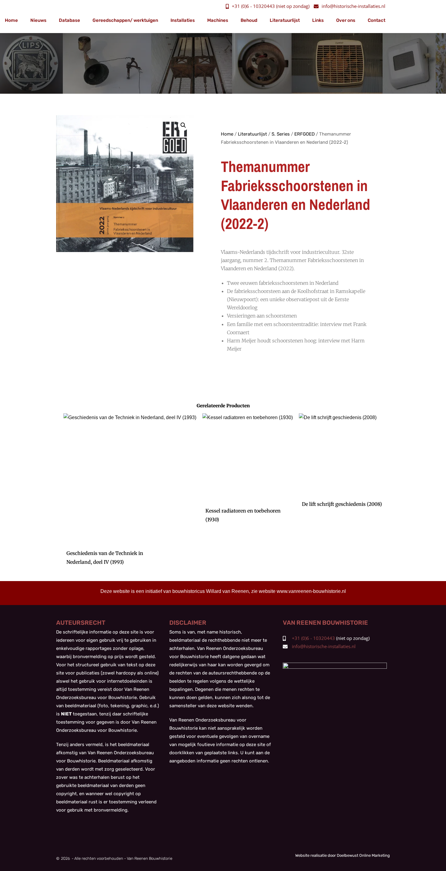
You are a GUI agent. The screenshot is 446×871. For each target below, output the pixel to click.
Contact (376, 20)
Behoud (249, 20)
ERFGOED (304, 134)
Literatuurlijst (285, 20)
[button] (183, 125)
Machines (217, 20)
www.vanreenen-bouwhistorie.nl (311, 591)
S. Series (281, 134)
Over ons (345, 20)
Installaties (183, 20)
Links (318, 20)
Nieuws (38, 20)
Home (11, 20)
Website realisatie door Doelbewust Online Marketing (342, 855)
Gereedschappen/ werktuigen (125, 20)
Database (69, 20)
